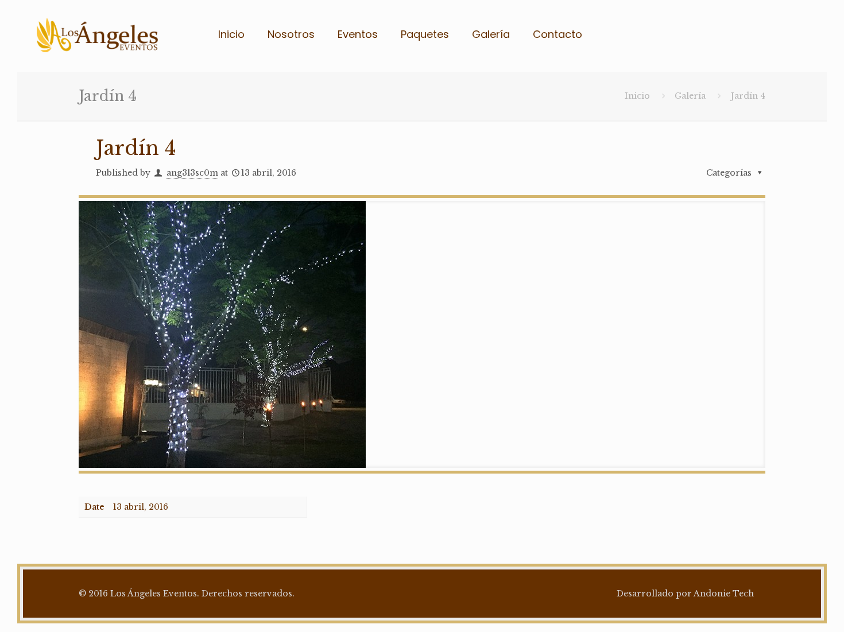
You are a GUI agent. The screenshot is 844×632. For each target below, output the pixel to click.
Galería (690, 96)
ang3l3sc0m (192, 173)
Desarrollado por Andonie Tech (685, 593)
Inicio (637, 96)
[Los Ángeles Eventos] (97, 34)
